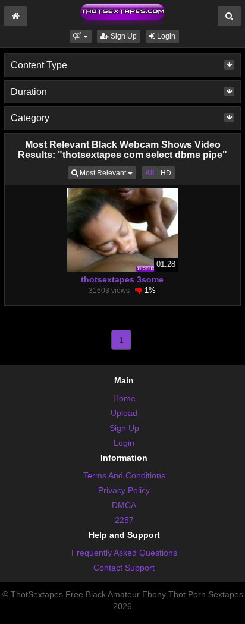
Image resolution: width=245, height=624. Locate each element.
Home (124, 398)
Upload (124, 413)
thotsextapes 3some (122, 279)
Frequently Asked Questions (124, 552)
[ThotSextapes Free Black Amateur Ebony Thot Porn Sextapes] (122, 14)
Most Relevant (107, 172)
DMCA (124, 505)
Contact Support (124, 567)
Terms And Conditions (124, 475)
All (149, 173)
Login (165, 36)
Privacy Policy (124, 490)
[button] (81, 36)
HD (166, 173)
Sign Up (123, 36)
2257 (124, 520)
